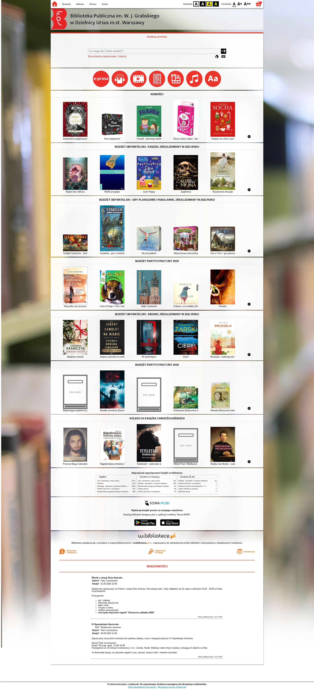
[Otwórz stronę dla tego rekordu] (76, 119)
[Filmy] (138, 87)
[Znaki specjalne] (223, 56)
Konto (105, 4)
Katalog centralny (157, 36)
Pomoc (92, 4)
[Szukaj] (223, 51)
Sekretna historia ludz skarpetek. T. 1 (192, 486)
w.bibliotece (141, 543)
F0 (234, 3)
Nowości (66, 4)
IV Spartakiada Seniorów (105, 624)
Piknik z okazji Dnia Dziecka (107, 577)
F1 (239, 3)
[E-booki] (157, 87)
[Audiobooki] (120, 87)
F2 (247, 3)
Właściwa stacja (184, 491)
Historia (80, 4)
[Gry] (176, 87)
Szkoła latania (143, 489)
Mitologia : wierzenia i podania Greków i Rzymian (115, 486)
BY (216, 3)
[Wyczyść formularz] (216, 56)
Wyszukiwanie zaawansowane (102, 56)
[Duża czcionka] (213, 87)
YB (209, 3)
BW (203, 3)
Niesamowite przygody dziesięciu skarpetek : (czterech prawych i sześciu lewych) (127, 491)
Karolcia (100, 483)
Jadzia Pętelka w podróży (188, 489)
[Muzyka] (194, 87)
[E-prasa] (101, 87)
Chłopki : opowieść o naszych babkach (152, 483)
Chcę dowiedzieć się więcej (142, 687)
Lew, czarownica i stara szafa (108, 481)
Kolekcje (122, 56)
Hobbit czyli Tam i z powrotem (108, 489)
